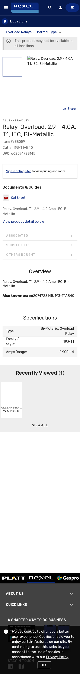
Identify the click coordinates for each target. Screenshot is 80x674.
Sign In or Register (18, 171)
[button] (12, 66)
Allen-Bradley (16, 120)
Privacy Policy (57, 657)
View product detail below (23, 222)
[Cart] (72, 7)
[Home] (26, 8)
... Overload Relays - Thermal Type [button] (30, 32)
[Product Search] (50, 8)
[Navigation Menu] (6, 8)
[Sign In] (60, 8)
